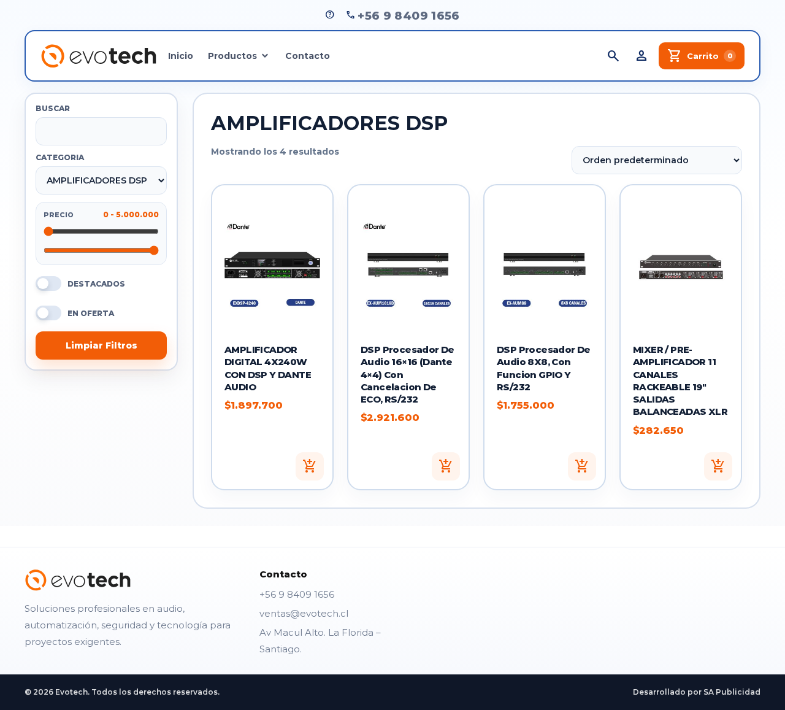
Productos (232, 55)
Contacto (307, 55)
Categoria (60, 157)
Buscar (53, 108)
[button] (310, 466)
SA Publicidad (731, 691)
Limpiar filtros (101, 345)
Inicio (180, 55)
